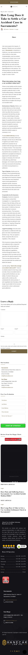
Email (16, 328)
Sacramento (9, 50)
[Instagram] (19, 651)
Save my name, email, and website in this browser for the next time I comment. (14, 347)
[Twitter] (15, 651)
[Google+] (12, 651)
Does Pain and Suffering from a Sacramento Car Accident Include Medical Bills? (13, 494)
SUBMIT (14, 351)
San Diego (4, 379)
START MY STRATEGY (13, 426)
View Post (14, 461)
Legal (2, 488)
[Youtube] (17, 651)
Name (2, 328)
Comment (3, 309)
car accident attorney (9, 135)
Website (2, 336)
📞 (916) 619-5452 (13, 2)
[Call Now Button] (25, 652)
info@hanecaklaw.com (7, 376)
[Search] (26, 6)
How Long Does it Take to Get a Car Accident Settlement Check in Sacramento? (13, 510)
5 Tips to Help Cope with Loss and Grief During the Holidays (14, 473)
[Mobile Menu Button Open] (1, 6)
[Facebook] (10, 651)
